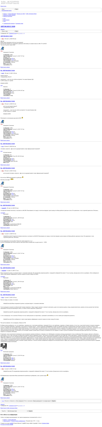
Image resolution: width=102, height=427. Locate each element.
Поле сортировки (28, 400)
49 (12, 158)
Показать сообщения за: (10, 400)
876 (12, 58)
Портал (5, 13)
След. (3, 400)
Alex (3, 38)
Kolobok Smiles (45, 423)
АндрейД (4, 208)
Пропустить (3, 6)
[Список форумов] (10, 3)
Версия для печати (7, 16)
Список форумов (12, 13)
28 (12, 159)
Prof (3, 297)
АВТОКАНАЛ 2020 (8, 26)
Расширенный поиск (7, 10)
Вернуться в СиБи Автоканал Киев (9, 408)
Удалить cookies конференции (18, 421)
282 (12, 358)
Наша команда (6, 421)
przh (3, 73)
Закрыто (3, 29)
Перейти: (4, 411)
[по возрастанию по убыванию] (49, 400)
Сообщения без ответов (9, 23)
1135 (13, 59)
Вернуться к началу (5, 67)
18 (12, 220)
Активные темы (19, 23)
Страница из (12, 33)
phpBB (11, 423)
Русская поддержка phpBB (7, 424)
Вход (4, 21)
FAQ (4, 18)
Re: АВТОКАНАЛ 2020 (8, 70)
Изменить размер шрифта (9, 15)
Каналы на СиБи (21, 13)
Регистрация (6, 19)
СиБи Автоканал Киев (31, 13)
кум (3, 146)
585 (12, 359)
